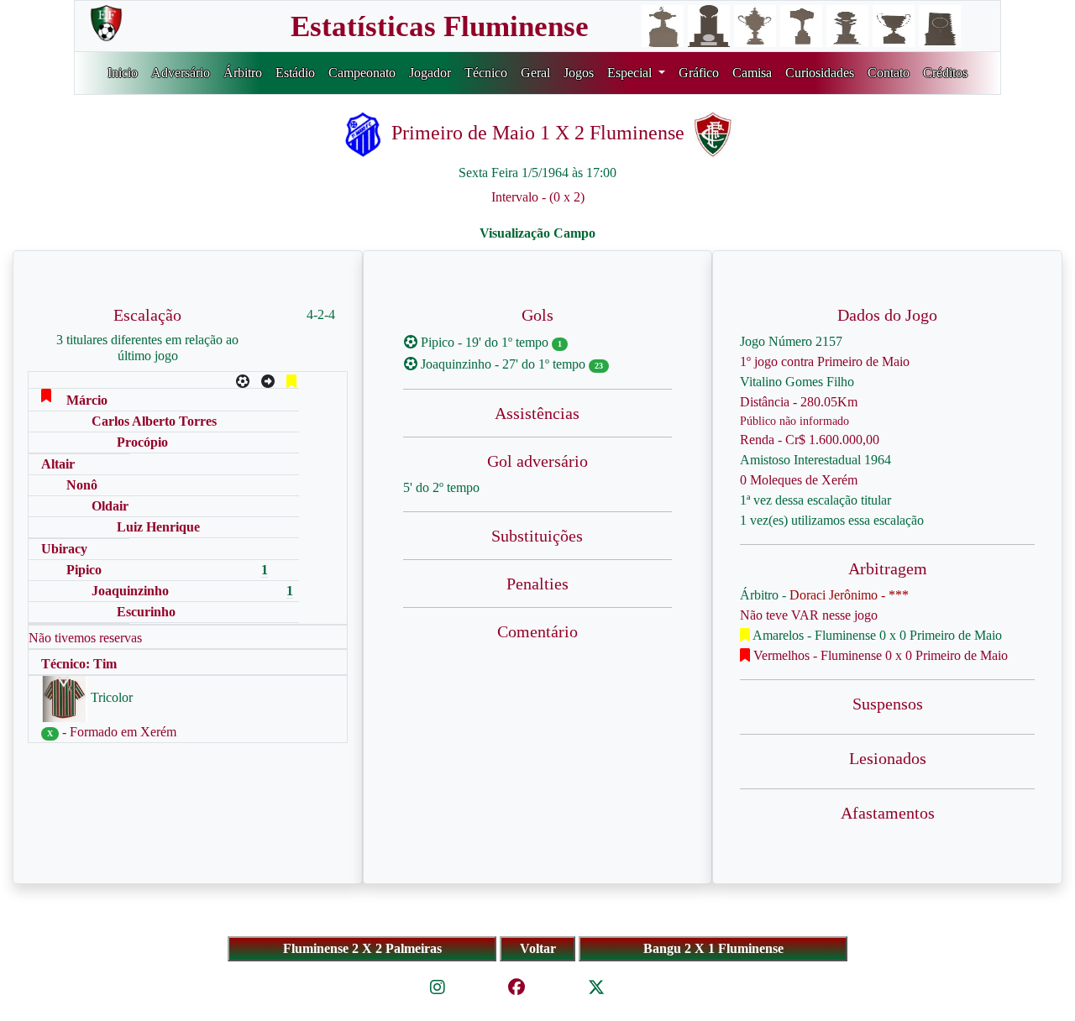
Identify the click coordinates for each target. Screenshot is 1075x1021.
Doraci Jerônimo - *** (849, 595)
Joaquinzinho (130, 591)
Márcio (87, 400)
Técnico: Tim (79, 664)
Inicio (123, 72)
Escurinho (146, 612)
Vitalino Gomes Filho (797, 381)
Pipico (84, 570)
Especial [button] (631, 72)
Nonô (81, 485)
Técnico (485, 72)
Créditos (945, 72)
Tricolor (110, 697)
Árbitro (242, 72)
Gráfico (699, 72)
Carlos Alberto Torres (154, 421)
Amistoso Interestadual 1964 (815, 460)
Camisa (752, 72)
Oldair (110, 506)
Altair (58, 464)
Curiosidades (819, 72)
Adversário (180, 72)
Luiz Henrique (158, 527)
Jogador (430, 72)
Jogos (579, 72)
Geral (535, 72)
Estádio (295, 72)
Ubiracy (64, 549)
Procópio (142, 442)
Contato (889, 72)
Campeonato (362, 72)
